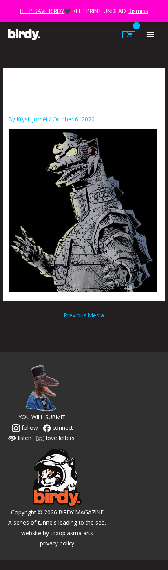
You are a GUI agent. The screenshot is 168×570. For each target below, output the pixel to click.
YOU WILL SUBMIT (42, 417)
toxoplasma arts (72, 533)
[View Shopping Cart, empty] (128, 34)
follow (29, 427)
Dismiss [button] (138, 11)
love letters (59, 438)
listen (23, 438)
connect (62, 427)
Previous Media (84, 315)
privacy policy (57, 543)
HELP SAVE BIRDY (42, 11)
